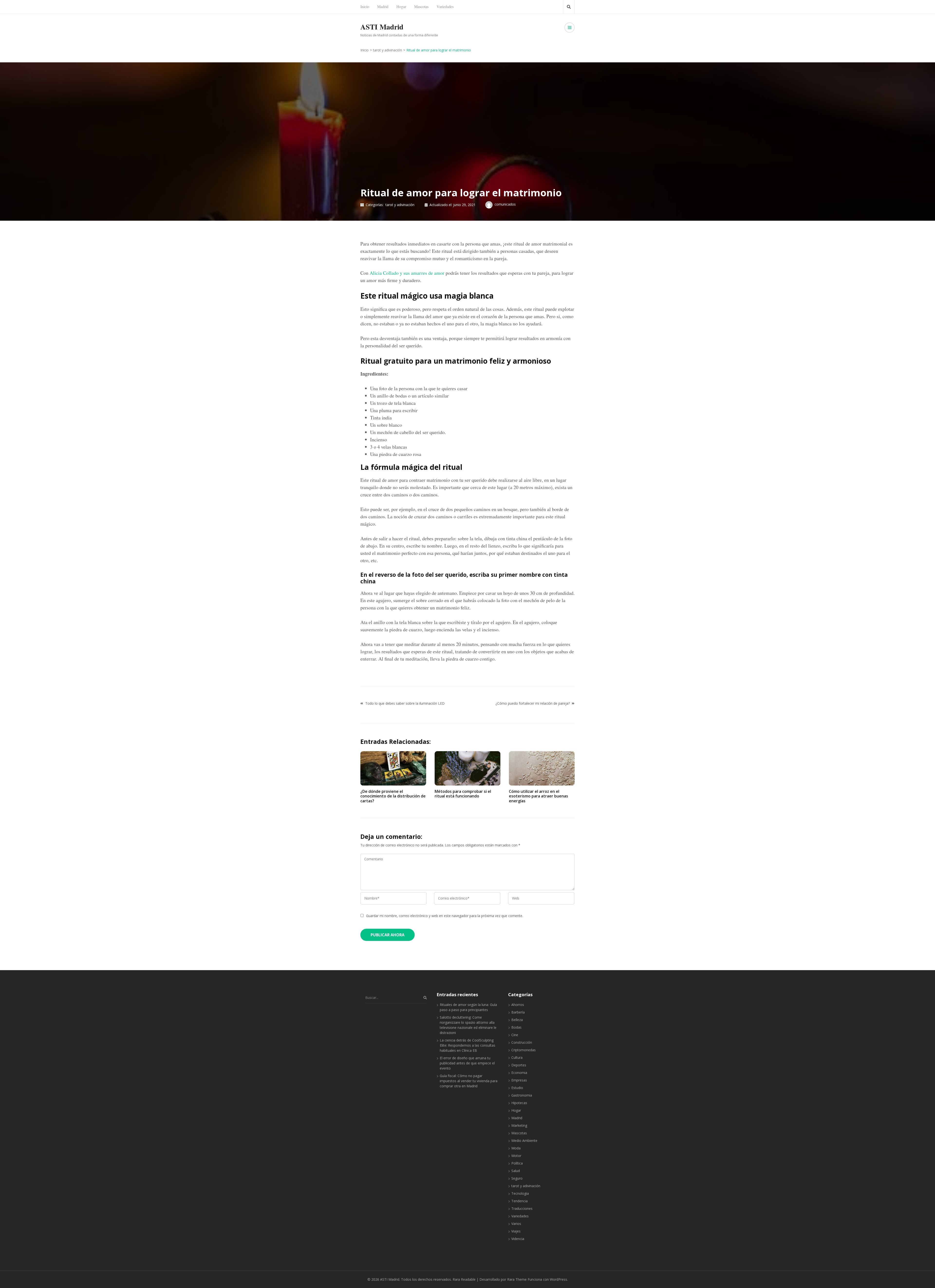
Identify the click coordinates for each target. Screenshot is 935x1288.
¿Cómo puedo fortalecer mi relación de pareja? (533, 703)
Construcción (521, 1042)
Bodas (516, 1027)
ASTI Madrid (381, 26)
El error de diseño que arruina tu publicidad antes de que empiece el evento (467, 1063)
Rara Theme (517, 1279)
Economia (519, 1072)
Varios (516, 1223)
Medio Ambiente (524, 1140)
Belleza (517, 1019)
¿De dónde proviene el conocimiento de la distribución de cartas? (393, 796)
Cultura (517, 1057)
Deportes (518, 1065)
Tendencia (519, 1201)
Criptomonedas (523, 1050)
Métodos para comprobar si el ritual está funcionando (463, 794)
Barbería (518, 1012)
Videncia (517, 1238)
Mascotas (421, 6)
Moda (516, 1148)
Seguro (517, 1178)
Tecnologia (520, 1193)
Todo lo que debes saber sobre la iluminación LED (405, 703)
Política (517, 1163)
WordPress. (559, 1279)
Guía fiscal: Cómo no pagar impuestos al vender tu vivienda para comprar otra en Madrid (468, 1080)
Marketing (519, 1125)
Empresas (519, 1080)
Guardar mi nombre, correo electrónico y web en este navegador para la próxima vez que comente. (444, 915)
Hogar (401, 6)
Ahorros (517, 1004)
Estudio (517, 1087)
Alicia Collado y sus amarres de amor (407, 273)
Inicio (364, 6)
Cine (514, 1034)
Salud (515, 1170)
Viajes (516, 1231)
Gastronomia (521, 1095)
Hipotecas (519, 1102)
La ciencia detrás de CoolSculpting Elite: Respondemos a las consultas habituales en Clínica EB (467, 1045)
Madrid (382, 6)
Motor (516, 1155)
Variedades (445, 6)
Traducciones (522, 1208)
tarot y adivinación (399, 204)
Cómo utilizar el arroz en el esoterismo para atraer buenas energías (538, 796)
